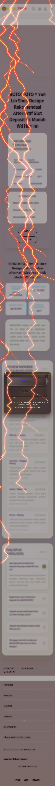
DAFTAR (27, 391)
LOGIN (27, 381)
